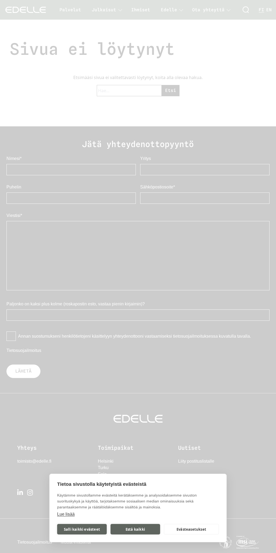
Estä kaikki (135, 529)
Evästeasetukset (191, 529)
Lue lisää (66, 514)
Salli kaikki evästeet (82, 529)
